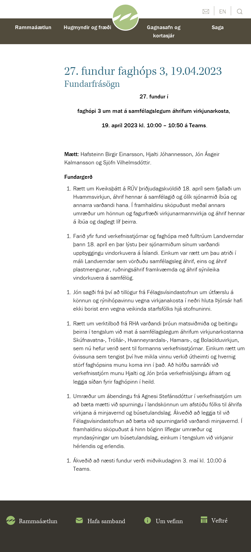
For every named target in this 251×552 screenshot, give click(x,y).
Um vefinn (169, 521)
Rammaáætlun (33, 27)
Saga (218, 27)
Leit (239, 11)
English (222, 10)
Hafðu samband (205, 10)
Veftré (219, 521)
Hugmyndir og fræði (87, 27)
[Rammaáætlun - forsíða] (125, 16)
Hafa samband (106, 521)
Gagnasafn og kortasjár (163, 31)
